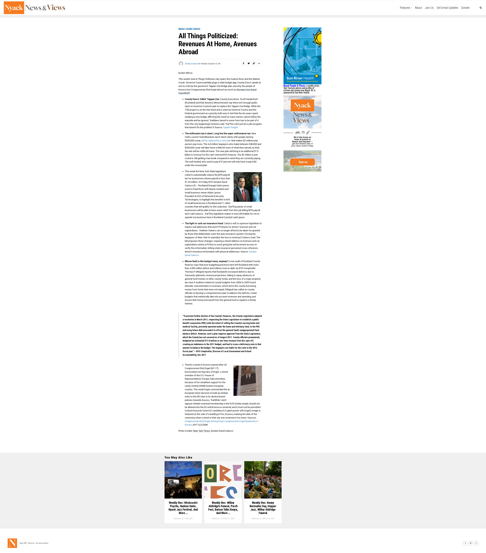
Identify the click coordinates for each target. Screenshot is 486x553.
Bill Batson (177, 518)
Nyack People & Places (294, 85)
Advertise (31, 543)
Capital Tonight (230, 127)
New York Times (201, 431)
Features (405, 7)
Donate (465, 7)
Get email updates (447, 7)
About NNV (23, 543)
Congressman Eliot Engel (197, 421)
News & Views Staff (194, 63)
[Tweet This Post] (248, 63)
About (418, 7)
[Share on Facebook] (243, 63)
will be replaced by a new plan (216, 140)
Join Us (429, 7)
